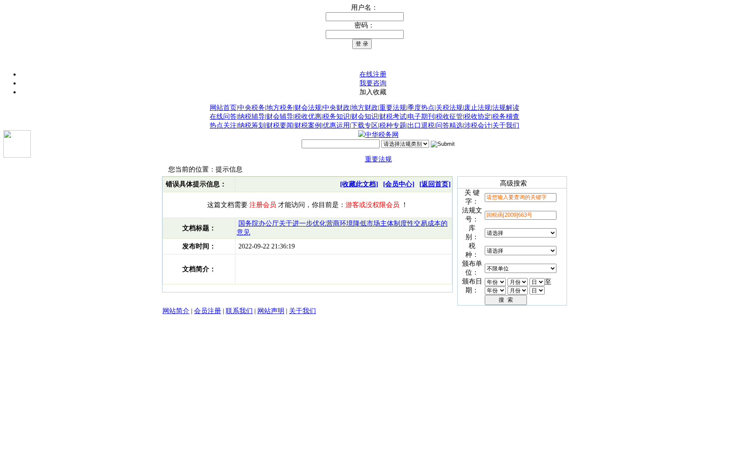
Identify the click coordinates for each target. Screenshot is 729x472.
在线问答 (223, 116)
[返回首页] (435, 184)
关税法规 (449, 107)
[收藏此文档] (359, 184)
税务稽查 (505, 116)
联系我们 (239, 310)
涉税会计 (477, 125)
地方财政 (364, 107)
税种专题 (392, 125)
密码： (364, 25)
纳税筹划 (251, 125)
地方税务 (279, 107)
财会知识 (364, 116)
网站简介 (175, 310)
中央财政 (336, 107)
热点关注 (223, 125)
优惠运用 (336, 125)
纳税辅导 (251, 116)
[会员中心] (398, 184)
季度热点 (421, 107)
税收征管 (449, 116)
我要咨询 (372, 83)
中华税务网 (382, 134)
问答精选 (449, 125)
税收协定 (477, 116)
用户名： (364, 7)
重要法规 (392, 107)
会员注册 (207, 310)
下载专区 (364, 125)
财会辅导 (279, 116)
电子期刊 (421, 116)
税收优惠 (307, 116)
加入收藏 (372, 91)
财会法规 (307, 107)
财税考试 (392, 116)
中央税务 (251, 107)
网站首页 (223, 107)
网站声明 (270, 310)
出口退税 (421, 125)
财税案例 (307, 125)
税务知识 (336, 116)
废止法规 (477, 107)
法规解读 (505, 107)
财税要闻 (279, 125)
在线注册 (372, 74)
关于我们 (505, 125)
